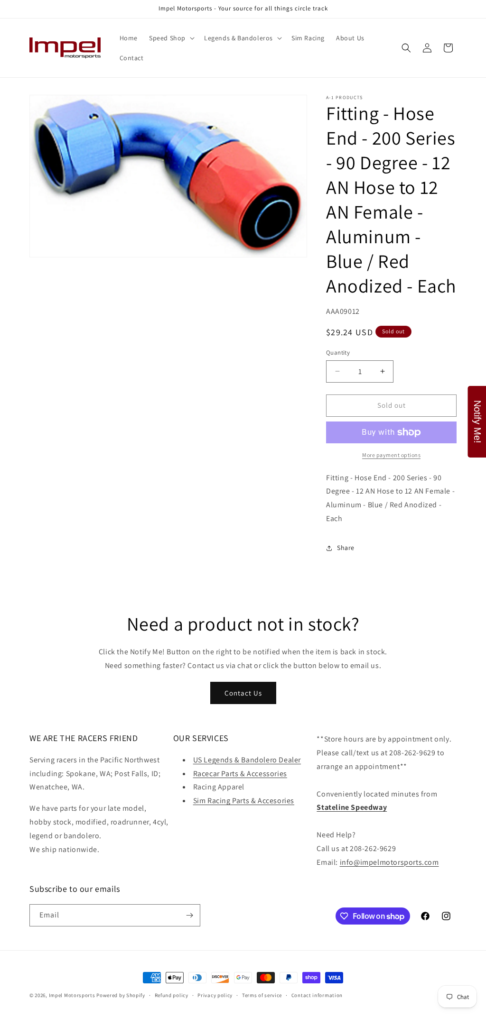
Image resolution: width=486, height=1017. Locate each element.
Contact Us (243, 692)
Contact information (317, 995)
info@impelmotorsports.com (389, 862)
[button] (170, 38)
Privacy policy (215, 995)
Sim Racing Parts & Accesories (243, 801)
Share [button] (346, 547)
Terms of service (262, 995)
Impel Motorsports (72, 995)
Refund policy (171, 995)
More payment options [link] (391, 454)
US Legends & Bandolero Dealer (247, 760)
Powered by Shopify (120, 995)
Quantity (338, 352)
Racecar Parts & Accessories (240, 774)
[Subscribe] (189, 915)
